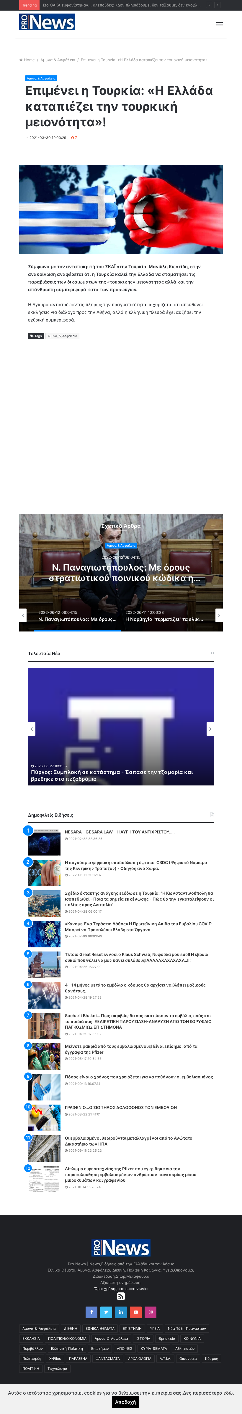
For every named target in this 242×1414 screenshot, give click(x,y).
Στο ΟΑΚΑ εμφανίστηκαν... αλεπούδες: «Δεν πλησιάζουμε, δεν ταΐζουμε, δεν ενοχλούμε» (125, 5)
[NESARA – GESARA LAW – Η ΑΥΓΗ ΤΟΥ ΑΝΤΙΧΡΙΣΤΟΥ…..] (44, 842)
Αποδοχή (125, 1402)
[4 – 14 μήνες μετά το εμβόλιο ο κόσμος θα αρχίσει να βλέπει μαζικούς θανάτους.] (44, 995)
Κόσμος (211, 1358)
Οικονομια (188, 1358)
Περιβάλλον (32, 1348)
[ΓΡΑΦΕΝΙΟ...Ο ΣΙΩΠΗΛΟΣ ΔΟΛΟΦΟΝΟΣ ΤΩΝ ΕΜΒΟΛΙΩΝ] (44, 1118)
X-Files (55, 1358)
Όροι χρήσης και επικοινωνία (121, 1288)
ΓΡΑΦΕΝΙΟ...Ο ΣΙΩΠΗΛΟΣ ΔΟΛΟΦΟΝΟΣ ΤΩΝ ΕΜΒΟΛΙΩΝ (121, 1107)
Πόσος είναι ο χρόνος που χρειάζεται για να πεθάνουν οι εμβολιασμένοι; (139, 1076)
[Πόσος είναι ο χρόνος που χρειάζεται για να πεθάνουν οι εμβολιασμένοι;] (44, 1087)
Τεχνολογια (57, 1368)
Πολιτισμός (31, 1358)
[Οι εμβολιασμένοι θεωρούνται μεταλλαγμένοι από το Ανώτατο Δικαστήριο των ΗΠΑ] (44, 1148)
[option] (121, 572)
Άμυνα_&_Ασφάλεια (62, 336)
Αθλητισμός (184, 1348)
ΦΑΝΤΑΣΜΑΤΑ (108, 1358)
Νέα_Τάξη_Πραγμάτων (187, 1328)
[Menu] (219, 24)
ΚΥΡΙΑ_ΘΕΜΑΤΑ (154, 1348)
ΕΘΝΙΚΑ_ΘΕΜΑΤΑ (100, 1328)
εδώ (228, 1393)
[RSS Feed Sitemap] (121, 1296)
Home (29, 59)
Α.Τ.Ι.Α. (165, 1358)
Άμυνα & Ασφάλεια (57, 59)
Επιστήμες (100, 1348)
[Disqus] (121, 434)
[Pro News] (47, 22)
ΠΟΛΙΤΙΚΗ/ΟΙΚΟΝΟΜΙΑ (67, 1338)
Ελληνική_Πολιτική (67, 1348)
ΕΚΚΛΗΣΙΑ (31, 1338)
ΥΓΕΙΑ (155, 1328)
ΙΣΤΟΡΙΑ (143, 1338)
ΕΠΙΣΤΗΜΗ (132, 1328)
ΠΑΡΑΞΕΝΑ (78, 1358)
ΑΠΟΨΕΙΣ (125, 1348)
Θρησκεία (166, 1338)
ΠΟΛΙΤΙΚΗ (30, 1368)
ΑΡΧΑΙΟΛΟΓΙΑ (139, 1358)
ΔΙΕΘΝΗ (70, 1328)
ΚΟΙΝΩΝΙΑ (192, 1338)
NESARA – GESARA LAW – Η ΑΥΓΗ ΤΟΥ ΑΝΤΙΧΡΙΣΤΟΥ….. (120, 831)
